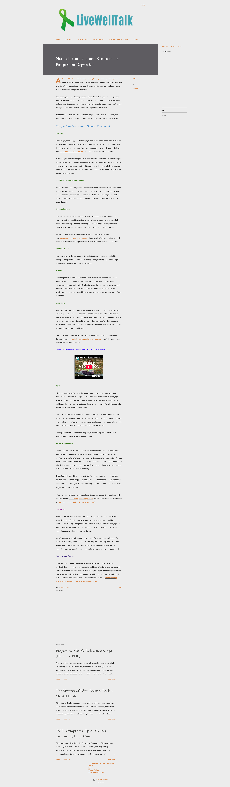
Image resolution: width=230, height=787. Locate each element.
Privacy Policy (93, 770)
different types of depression (81, 498)
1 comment (65, 679)
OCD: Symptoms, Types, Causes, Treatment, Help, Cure (81, 733)
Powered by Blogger (101, 779)
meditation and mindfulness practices (86, 339)
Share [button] (134, 78)
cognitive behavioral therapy (71, 151)
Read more (111, 679)
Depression (68, 39)
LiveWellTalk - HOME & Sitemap (172, 46)
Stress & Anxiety (83, 39)
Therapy (57, 39)
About (90, 766)
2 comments (65, 759)
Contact (91, 768)
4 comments (65, 719)
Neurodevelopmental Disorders (118, 39)
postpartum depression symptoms (73, 238)
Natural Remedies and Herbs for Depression (76, 502)
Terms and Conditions (96, 772)
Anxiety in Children (98, 39)
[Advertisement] (173, 79)
